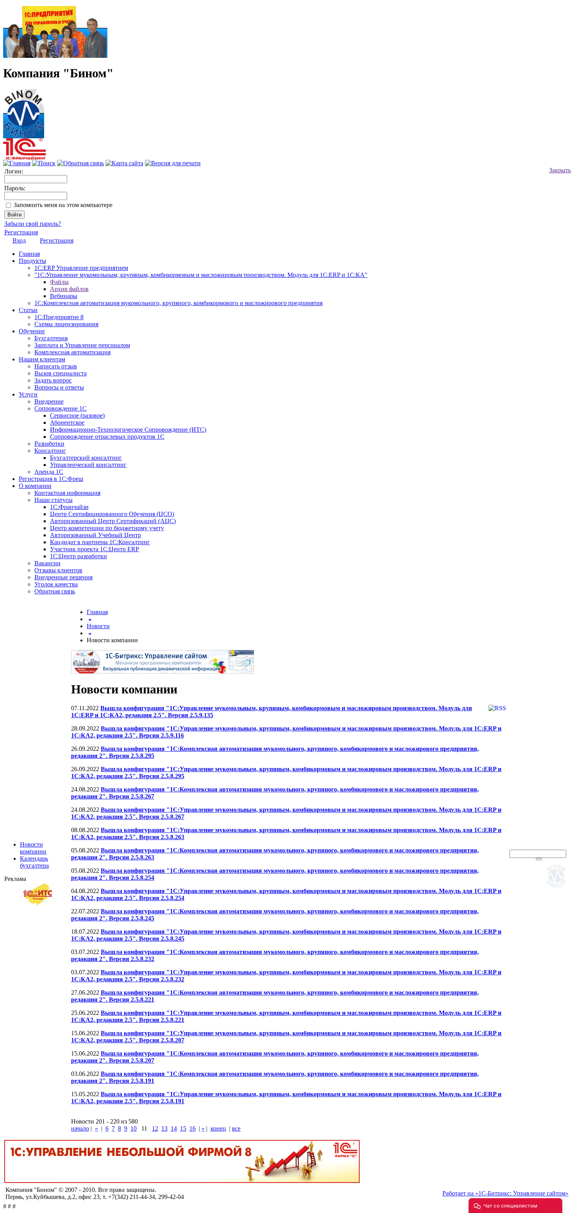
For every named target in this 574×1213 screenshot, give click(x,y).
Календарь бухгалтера (34, 862)
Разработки (49, 443)
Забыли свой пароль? (32, 223)
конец (218, 1128)
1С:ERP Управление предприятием (81, 267)
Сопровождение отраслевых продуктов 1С (107, 436)
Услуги (28, 394)
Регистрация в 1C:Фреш (51, 478)
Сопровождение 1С (60, 408)
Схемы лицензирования (66, 324)
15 (183, 1128)
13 (164, 1128)
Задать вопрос (53, 380)
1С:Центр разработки (78, 556)
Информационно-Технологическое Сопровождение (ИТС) (128, 429)
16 (192, 1128)
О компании (35, 485)
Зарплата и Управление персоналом (82, 345)
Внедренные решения (63, 577)
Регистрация (21, 232)
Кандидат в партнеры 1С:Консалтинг (100, 542)
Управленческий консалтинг (88, 464)
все (236, 1128)
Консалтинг (50, 450)
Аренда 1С (48, 471)
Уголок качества (56, 584)
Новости (98, 626)
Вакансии (47, 563)
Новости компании (33, 848)
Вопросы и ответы (59, 387)
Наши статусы (53, 500)
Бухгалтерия (51, 338)
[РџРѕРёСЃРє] (539, 859)
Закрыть (560, 170)
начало (80, 1128)
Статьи (28, 310)
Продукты (32, 260)
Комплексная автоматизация (72, 352)
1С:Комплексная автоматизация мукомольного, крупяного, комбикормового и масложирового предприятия (178, 303)
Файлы (59, 282)
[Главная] (23, 111)
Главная (29, 253)
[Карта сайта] (124, 163)
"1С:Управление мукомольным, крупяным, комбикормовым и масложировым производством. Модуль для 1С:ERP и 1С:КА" (200, 275)
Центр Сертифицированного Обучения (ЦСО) (112, 514)
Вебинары (63, 296)
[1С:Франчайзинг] (24, 157)
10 (133, 1128)
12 (155, 1128)
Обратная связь (54, 591)
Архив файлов (69, 289)
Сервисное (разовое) (77, 415)
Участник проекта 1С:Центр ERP (94, 549)
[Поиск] (43, 163)
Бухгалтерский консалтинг (86, 457)
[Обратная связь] (80, 163)
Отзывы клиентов (58, 570)
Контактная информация (67, 492)
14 (174, 1128)
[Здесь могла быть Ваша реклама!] (558, 889)
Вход (19, 240)
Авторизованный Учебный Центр (95, 535)
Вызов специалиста (60, 373)
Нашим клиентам (42, 359)
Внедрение (49, 401)
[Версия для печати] (173, 163)
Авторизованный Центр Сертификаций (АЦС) (113, 521)
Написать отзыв (55, 366)
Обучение (32, 331)
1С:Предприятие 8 (59, 317)
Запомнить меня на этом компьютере (63, 205)
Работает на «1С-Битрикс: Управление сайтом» (505, 1193)
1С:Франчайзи (69, 507)
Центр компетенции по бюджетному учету (107, 528)
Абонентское (67, 422)
